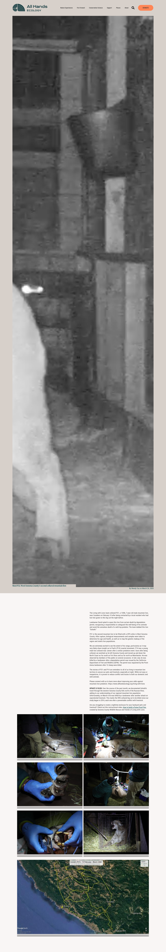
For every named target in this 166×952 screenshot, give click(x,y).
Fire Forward (81, 8)
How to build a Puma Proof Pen (134, 707)
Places (118, 8)
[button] (133, 8)
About (126, 8)
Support (109, 8)
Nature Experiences (66, 8)
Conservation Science (96, 8)
